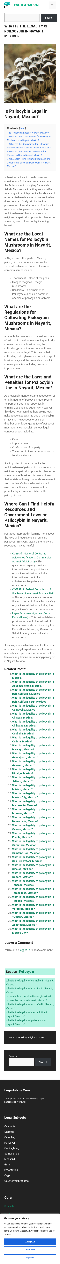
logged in (25, 950)
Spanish (9, 1206)
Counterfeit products (16, 1180)
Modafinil (9, 1159)
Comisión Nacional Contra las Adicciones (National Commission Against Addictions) (32, 557)
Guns (7, 1164)
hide (22, 128)
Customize (30, 1250)
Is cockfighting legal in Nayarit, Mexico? (28, 996)
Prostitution (11, 1169)
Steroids (9, 1131)
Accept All (30, 1242)
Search (49, 17)
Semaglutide (11, 1153)
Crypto (8, 1175)
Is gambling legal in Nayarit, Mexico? (26, 1000)
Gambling (9, 1137)
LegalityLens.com (26, 5)
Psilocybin (26, 971)
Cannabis (9, 1126)
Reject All (30, 1257)
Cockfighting (11, 1148)
